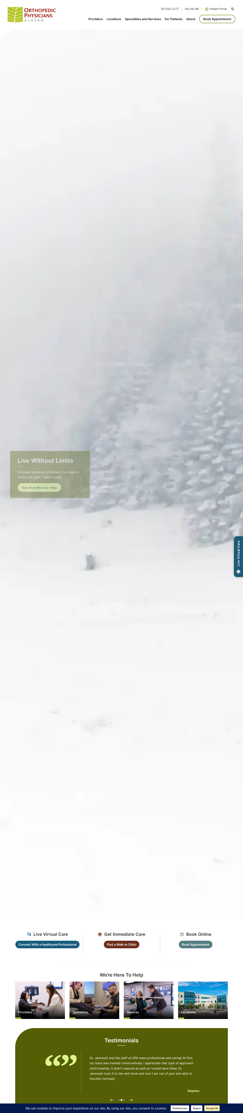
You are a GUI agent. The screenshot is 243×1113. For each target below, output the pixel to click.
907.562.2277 (170, 8)
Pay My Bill (192, 8)
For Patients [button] (173, 19)
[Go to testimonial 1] (119, 1100)
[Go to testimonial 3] (124, 1100)
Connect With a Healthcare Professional (47, 944)
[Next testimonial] (131, 1100)
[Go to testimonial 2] (121, 1100)
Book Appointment (217, 19)
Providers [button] (95, 19)
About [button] (190, 19)
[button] (232, 9)
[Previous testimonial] (112, 1100)
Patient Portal (218, 8)
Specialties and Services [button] (143, 19)
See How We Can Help (41, 488)
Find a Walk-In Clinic (121, 944)
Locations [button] (114, 19)
